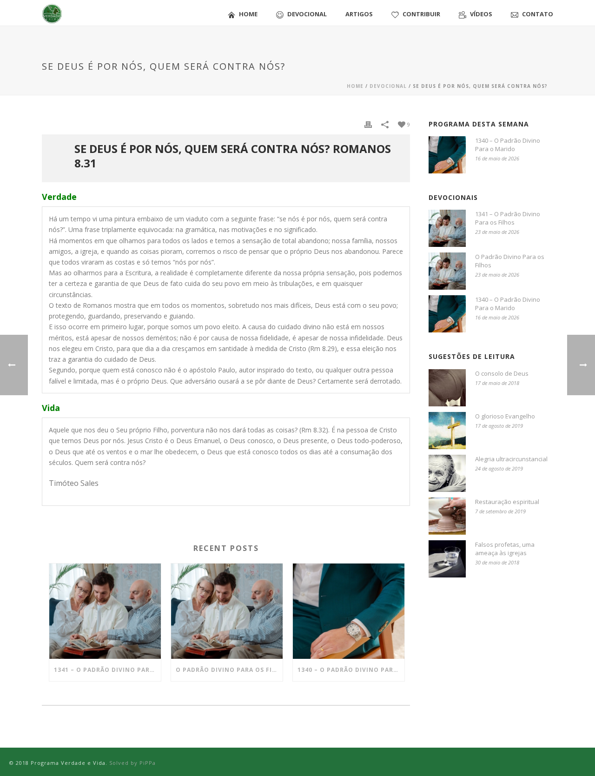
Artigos (359, 14)
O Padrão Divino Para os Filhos (229, 670)
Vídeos (481, 14)
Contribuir (421, 14)
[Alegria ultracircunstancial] (447, 473)
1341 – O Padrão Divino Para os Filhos (107, 670)
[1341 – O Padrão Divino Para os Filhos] (105, 611)
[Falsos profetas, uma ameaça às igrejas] (447, 558)
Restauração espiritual (507, 501)
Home (248, 14)
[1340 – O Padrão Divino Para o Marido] (348, 611)
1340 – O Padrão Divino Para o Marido (351, 670)
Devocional (307, 14)
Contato (537, 14)
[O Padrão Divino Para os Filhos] (227, 611)
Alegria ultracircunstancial (511, 459)
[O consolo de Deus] (447, 387)
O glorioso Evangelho (505, 416)
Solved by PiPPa (132, 762)
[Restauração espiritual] (447, 516)
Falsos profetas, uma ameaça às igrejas (505, 548)
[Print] (368, 124)
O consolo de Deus (502, 373)
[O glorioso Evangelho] (447, 430)
